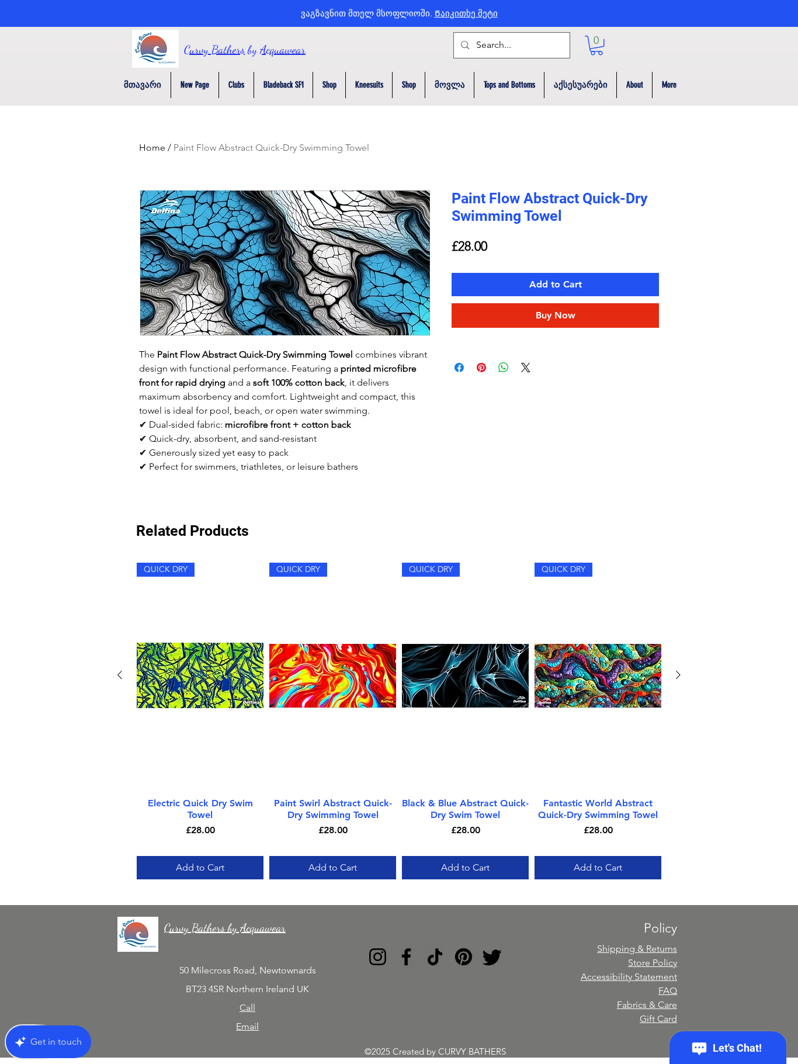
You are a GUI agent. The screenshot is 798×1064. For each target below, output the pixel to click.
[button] (596, 46)
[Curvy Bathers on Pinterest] (463, 956)
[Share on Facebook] (459, 368)
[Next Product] (678, 675)
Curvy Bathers (214, 50)
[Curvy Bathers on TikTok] (435, 956)
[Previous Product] (120, 675)
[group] (399, 721)
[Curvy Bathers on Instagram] (377, 956)
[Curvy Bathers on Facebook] (406, 956)
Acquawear (283, 50)
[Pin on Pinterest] (481, 368)
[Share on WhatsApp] (504, 368)
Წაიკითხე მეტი (466, 13)
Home (152, 147)
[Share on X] (526, 368)
